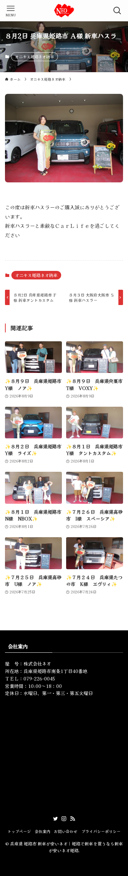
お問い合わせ (66, 831)
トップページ (19, 831)
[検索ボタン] (117, 10)
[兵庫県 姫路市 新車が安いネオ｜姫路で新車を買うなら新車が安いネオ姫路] (64, 10)
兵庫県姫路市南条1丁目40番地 (55, 671)
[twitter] (55, 819)
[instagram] (64, 819)
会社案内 (42, 831)
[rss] (72, 819)
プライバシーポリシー (101, 831)
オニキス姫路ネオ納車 (34, 56)
